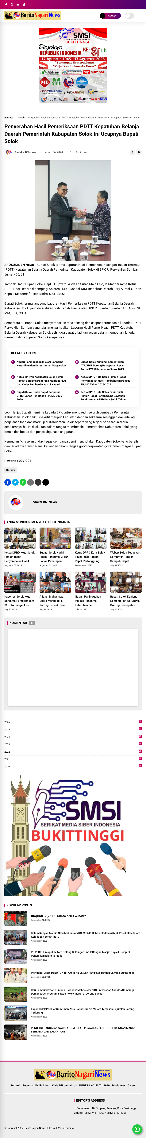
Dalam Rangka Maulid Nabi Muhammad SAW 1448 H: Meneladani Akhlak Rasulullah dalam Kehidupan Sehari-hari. (85, 935)
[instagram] (12, 4)
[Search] (140, 5)
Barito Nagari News (35, 1128)
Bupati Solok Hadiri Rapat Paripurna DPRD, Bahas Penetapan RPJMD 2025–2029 (40, 396)
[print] (30, 482)
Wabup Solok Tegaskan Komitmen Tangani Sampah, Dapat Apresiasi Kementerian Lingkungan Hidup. (125, 557)
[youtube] (18, 4)
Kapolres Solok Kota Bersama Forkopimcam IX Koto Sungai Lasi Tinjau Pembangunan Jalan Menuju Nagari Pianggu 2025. (19, 601)
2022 (72, 752)
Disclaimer (118, 1085)
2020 (72, 767)
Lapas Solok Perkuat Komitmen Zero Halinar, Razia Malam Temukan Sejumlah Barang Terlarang (82, 1010)
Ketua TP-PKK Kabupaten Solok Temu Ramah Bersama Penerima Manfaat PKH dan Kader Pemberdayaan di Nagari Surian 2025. (41, 380)
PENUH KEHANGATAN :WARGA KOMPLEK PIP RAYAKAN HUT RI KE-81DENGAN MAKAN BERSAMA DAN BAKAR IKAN (83, 1029)
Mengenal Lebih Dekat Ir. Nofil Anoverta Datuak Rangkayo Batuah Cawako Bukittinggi (82, 972)
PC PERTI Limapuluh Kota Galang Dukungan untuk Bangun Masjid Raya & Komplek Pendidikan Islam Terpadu (80, 954)
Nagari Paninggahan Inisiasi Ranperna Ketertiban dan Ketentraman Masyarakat (41, 363)
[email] (38, 482)
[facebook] (6, 4)
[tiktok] (24, 4)
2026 (72, 722)
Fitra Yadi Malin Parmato (60, 1128)
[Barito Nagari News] (32, 18)
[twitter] (15, 482)
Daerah (21, 117)
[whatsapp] (23, 482)
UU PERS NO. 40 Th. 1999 (94, 1085)
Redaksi (15, 1085)
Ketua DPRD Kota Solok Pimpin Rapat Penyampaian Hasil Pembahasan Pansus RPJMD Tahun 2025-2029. (105, 380)
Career (132, 1085)
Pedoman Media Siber (36, 1085)
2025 (72, 730)
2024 (72, 737)
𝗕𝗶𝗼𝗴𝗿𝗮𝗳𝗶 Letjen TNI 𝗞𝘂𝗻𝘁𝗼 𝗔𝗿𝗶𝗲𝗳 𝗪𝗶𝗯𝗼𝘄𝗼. (59, 915)
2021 (72, 759)
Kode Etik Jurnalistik (64, 1085)
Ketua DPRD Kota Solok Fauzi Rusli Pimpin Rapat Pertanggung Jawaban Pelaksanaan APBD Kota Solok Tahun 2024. (103, 396)
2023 (72, 744)
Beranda (8, 117)
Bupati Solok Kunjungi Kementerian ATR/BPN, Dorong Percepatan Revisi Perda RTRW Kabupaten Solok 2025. (103, 365)
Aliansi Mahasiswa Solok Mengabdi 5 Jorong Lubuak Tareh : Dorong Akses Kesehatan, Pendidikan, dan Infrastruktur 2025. (54, 601)
